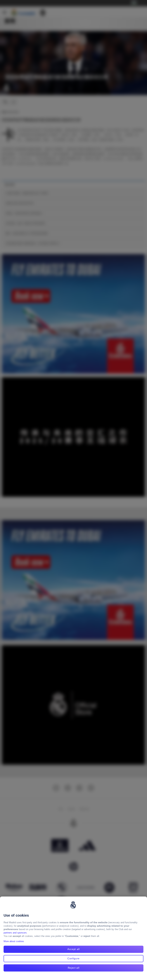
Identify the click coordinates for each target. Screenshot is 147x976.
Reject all (73, 967)
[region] (73, 936)
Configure (73, 958)
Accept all (73, 949)
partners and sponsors (15, 932)
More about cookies (14, 941)
